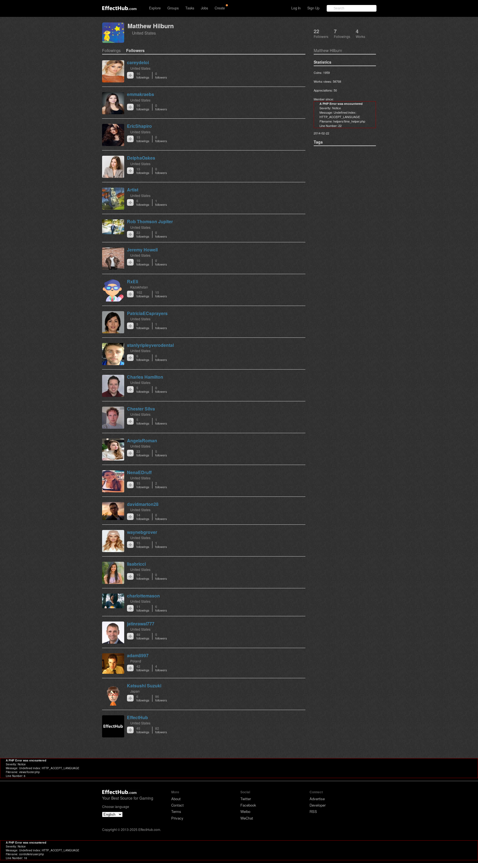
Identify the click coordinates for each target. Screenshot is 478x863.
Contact (177, 805)
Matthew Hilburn (151, 26)
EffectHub (137, 717)
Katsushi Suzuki (144, 685)
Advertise (317, 798)
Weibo (245, 811)
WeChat (246, 818)
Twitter (245, 798)
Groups (173, 8)
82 (161, 730)
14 (142, 516)
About (176, 798)
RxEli (132, 281)
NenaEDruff (139, 472)
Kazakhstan (139, 287)
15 (142, 139)
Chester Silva (141, 408)
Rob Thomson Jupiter (150, 221)
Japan (135, 691)
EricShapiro (139, 126)
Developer (318, 805)
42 (142, 668)
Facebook (248, 805)
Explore (155, 8)
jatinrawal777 (140, 623)
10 (142, 262)
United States (144, 33)
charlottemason (143, 595)
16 (142, 75)
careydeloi (138, 62)
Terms (176, 811)
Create (220, 8)
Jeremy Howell (142, 249)
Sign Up (313, 8)
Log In (296, 8)
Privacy (177, 818)
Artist (132, 189)
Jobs (204, 8)
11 (142, 608)
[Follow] (130, 75)
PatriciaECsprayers (147, 313)
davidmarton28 (143, 504)
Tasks (189, 8)
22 (142, 234)
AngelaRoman (142, 440)
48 (142, 636)
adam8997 (138, 655)
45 (142, 730)
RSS (313, 811)
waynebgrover (142, 532)
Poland (135, 661)
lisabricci (136, 564)
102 (142, 294)
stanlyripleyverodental (150, 345)
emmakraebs (140, 94)
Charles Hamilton (145, 377)
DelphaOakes (141, 158)
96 (161, 698)
